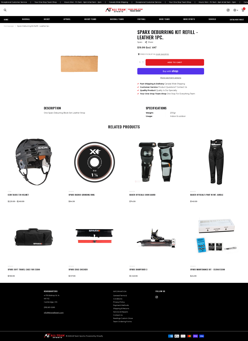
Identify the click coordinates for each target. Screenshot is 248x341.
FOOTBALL (141, 19)
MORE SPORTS (189, 19)
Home (6, 19)
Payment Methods (121, 305)
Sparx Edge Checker (78, 269)
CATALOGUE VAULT (237, 19)
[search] (5, 10)
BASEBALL (26, 19)
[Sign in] (235, 10)
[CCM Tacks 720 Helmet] (34, 162)
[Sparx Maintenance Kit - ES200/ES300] (216, 236)
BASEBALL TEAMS (117, 19)
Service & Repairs (120, 312)
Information (119, 291)
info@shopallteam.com (54, 313)
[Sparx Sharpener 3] (155, 236)
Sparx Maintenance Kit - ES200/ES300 (207, 269)
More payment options (170, 78)
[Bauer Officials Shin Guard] (155, 162)
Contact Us (117, 315)
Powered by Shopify (94, 336)
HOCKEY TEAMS (90, 19)
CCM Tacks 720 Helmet (18, 194)
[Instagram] (157, 297)
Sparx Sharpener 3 (138, 269)
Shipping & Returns (121, 308)
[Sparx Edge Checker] (94, 236)
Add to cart (175, 62)
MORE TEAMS (164, 19)
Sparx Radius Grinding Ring (82, 194)
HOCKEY (47, 19)
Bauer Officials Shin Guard (142, 194)
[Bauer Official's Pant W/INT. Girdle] (216, 162)
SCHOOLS (212, 19)
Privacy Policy (119, 302)
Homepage (9, 26)
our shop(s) (162, 54)
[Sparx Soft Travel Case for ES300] (34, 236)
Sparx (139, 42)
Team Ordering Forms (122, 321)
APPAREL (67, 19)
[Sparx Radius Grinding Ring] (94, 162)
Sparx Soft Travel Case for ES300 (24, 269)
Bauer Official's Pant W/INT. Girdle (206, 194)
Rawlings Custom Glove (123, 318)
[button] (143, 60)
